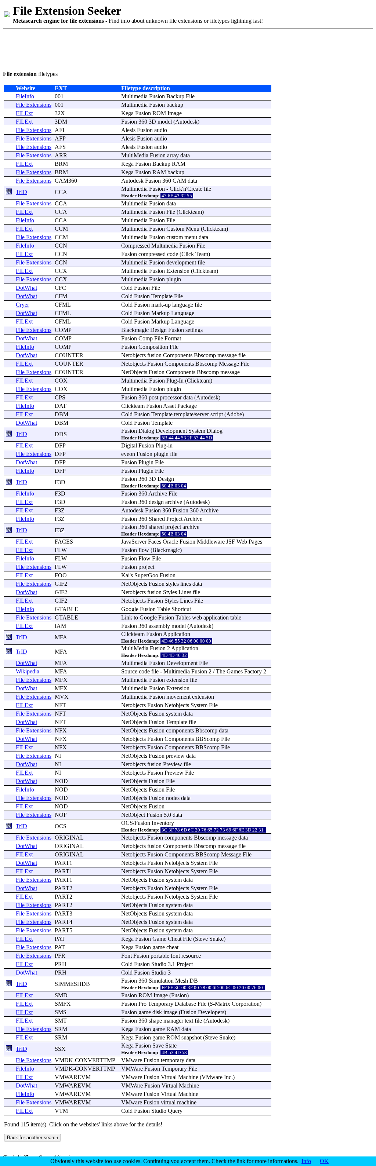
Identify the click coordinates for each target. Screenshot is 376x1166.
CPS (60, 397)
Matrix (222, 1004)
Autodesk (186, 121)
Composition (153, 347)
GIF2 (61, 584)
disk (157, 1012)
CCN (61, 245)
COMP (63, 330)
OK (324, 1161)
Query (175, 1111)
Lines (184, 592)
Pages (255, 541)
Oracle (170, 541)
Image (174, 113)
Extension (177, 271)
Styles (170, 592)
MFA (61, 637)
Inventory (163, 823)
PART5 (63, 930)
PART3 (63, 913)
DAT (60, 406)
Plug (171, 380)
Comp (145, 338)
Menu (192, 229)
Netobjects (133, 355)
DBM (61, 414)
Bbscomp (205, 355)
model (165, 121)
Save (158, 1045)
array (173, 155)
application (216, 617)
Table (163, 609)
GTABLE (66, 609)
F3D (60, 482)
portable (160, 956)
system (174, 713)
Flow (144, 558)
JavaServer (134, 541)
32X (60, 113)
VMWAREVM (73, 1077)
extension (177, 680)
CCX (61, 271)
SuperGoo (146, 575)
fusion (154, 355)
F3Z (60, 510)
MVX (62, 697)
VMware (131, 1060)
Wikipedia (27, 671)
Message (229, 364)
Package (187, 406)
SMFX (63, 1004)
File (190, 96)
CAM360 (66, 181)
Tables (183, 617)
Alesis (128, 130)
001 (59, 96)
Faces (154, 541)
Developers (211, 1012)
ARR (61, 155)
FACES (64, 541)
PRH (60, 964)
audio (160, 130)
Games (235, 671)
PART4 (63, 922)
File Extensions (33, 105)
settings (194, 330)
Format (172, 338)
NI (58, 756)
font (175, 956)
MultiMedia (134, 155)
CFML (63, 304)
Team (201, 254)
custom (174, 237)
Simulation (161, 980)
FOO (61, 575)
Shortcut (181, 609)
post (153, 397)
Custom (175, 229)
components (180, 730)
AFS (60, 147)
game (158, 947)
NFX (61, 730)
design (156, 502)
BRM (61, 164)
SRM (61, 1029)
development (181, 262)
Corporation (246, 1004)
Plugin (145, 462)
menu (190, 237)
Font (126, 956)
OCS (60, 826)
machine (186, 1102)
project (173, 527)
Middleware (211, 541)
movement (178, 697)
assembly (159, 626)
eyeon (128, 454)
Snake (216, 939)
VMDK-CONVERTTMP (85, 1060)
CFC (60, 288)
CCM (61, 229)
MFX (61, 680)
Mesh (181, 980)
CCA (61, 192)
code (172, 254)
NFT (60, 705)
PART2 (63, 888)
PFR (60, 956)
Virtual (169, 1077)
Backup (175, 96)
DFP (60, 445)
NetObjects (134, 372)
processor (171, 397)
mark (157, 304)
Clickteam (190, 212)
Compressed (135, 245)
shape (155, 1020)
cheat (172, 947)
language (182, 304)
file (207, 189)
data (185, 155)
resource (191, 956)
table (235, 617)
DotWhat (26, 288)
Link (126, 617)
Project (174, 519)
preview (175, 756)
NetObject (133, 815)
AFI (59, 130)
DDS (61, 434)
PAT (60, 939)
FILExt (24, 113)
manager (173, 1020)
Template (162, 296)
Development (171, 431)
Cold (127, 288)
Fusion (157, 96)
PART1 (63, 863)
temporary (172, 1060)
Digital (129, 445)
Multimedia (134, 96)
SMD (61, 995)
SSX (60, 1049)
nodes (173, 798)
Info (306, 1161)
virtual (168, 1102)
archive (173, 502)
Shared (157, 519)
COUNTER (69, 355)
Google (129, 609)
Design (158, 330)
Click (176, 189)
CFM (61, 296)
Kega (127, 113)
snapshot (191, 1037)
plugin (173, 279)
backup (174, 105)
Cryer (22, 304)
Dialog (146, 431)
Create (194, 189)
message (227, 355)
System (196, 431)
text (189, 1020)
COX (61, 380)
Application (176, 634)
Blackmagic (135, 330)
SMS (60, 1012)
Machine (188, 1077)
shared (156, 527)
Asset (169, 406)
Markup (160, 313)
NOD (61, 781)
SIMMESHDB (72, 984)
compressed (152, 254)
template (184, 414)
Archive (157, 493)
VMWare (132, 1069)
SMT (61, 1020)
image (170, 1012)
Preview (172, 764)
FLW (61, 550)
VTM (61, 1111)
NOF (61, 815)
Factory (253, 671)
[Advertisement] (136, 48)
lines (185, 584)
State (171, 1045)
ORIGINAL (69, 837)
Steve (201, 939)
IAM (60, 626)
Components (177, 355)
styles (172, 584)
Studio (158, 964)
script (216, 414)
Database (185, 1004)
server (202, 414)
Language (182, 313)
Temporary (160, 1004)
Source (129, 671)
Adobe (234, 414)
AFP (60, 138)
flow (143, 550)
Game (159, 939)
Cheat (174, 939)
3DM (61, 121)
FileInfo (25, 96)
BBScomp (207, 739)
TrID (21, 192)
